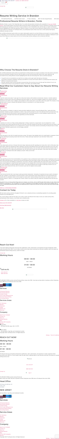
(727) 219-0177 (4, 272)
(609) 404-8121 (4, 273)
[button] (29, 13)
